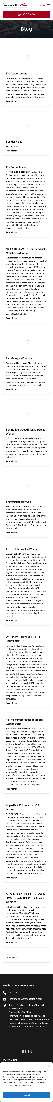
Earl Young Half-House (19, 358)
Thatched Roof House (18, 501)
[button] (48, 1065)
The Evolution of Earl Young (21, 549)
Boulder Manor (14, 141)
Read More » (11, 101)
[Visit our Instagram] (30, 1051)
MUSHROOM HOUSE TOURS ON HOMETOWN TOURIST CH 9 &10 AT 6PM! (25, 898)
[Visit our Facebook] (24, 1051)
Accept (26, 1095)
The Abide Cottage (16, 73)
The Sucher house (16, 167)
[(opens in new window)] (26, 1040)
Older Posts (12, 957)
